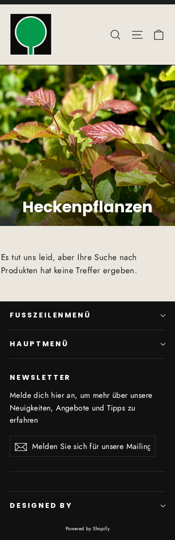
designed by (41, 505)
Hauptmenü (39, 344)
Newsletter (40, 377)
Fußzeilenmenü (50, 315)
